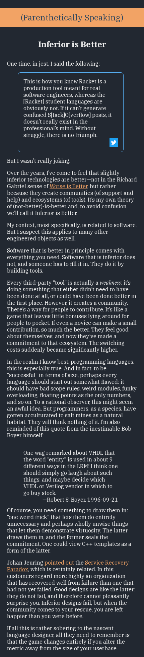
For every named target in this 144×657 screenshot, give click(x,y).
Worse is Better (68, 186)
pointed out (59, 562)
